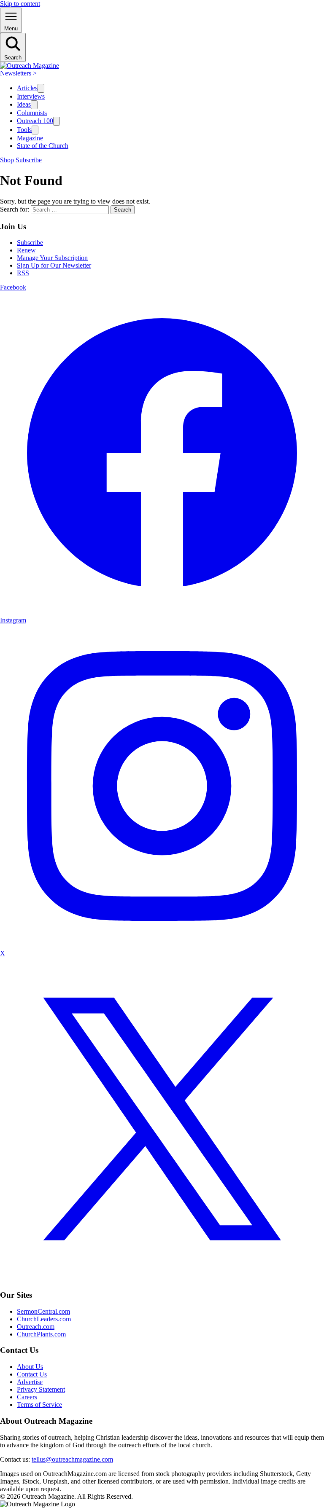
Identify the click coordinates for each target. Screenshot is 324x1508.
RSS (23, 272)
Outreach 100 (35, 120)
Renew (26, 250)
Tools (24, 129)
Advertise (30, 1381)
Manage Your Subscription (52, 257)
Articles (27, 87)
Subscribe (29, 160)
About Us (30, 1366)
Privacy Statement (41, 1389)
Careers (27, 1397)
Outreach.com (35, 1326)
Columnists (32, 112)
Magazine (30, 138)
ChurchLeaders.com (44, 1319)
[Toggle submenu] (41, 88)
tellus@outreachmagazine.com (72, 1459)
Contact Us (32, 1374)
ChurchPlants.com (41, 1334)
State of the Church (42, 145)
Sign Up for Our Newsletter (54, 265)
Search (122, 210)
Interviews (31, 96)
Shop (7, 160)
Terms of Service (39, 1404)
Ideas (24, 104)
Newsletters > (18, 73)
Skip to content (20, 3)
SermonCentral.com (43, 1311)
